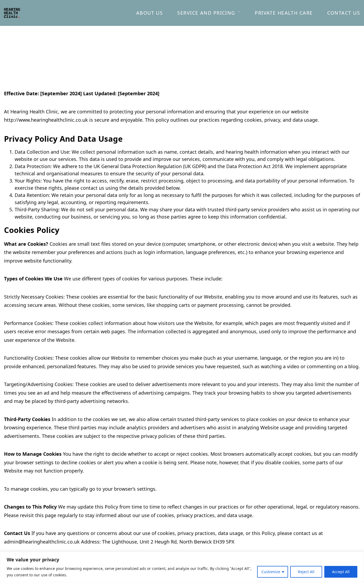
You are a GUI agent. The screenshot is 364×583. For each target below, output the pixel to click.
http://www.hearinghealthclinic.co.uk (46, 120)
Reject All (306, 571)
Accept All (341, 571)
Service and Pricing (206, 13)
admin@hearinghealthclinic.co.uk (42, 541)
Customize (270, 571)
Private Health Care (284, 13)
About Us (149, 13)
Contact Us (343, 13)
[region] (182, 567)
